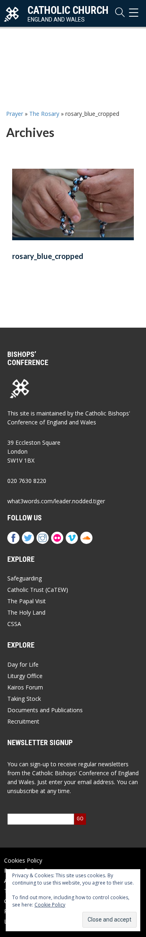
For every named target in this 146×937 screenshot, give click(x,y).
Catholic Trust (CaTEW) (37, 590)
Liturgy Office (25, 676)
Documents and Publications (45, 710)
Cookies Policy (23, 860)
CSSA (14, 624)
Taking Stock (24, 698)
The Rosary (44, 113)
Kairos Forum (25, 687)
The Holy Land (26, 612)
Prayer (14, 113)
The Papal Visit (26, 601)
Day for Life (23, 664)
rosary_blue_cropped (47, 256)
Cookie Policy (49, 904)
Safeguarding (24, 578)
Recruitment (23, 721)
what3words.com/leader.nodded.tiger (56, 501)
